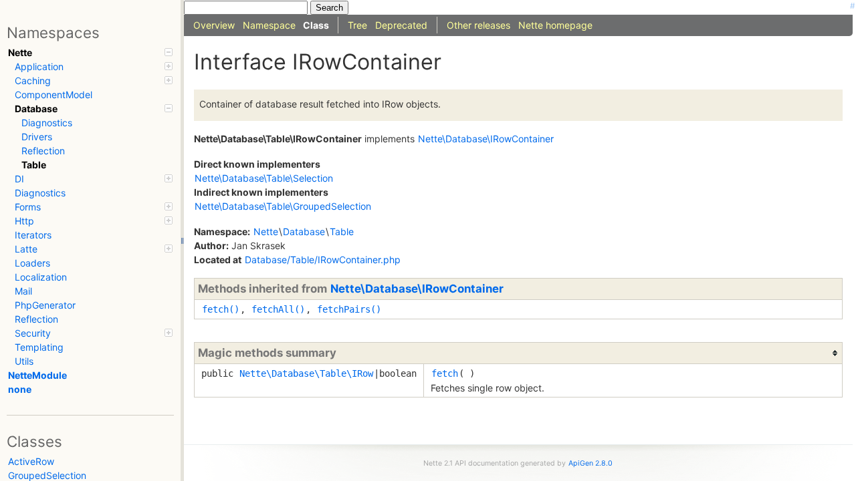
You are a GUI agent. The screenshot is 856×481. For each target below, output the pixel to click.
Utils (24, 361)
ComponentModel (53, 94)
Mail (23, 291)
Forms (28, 206)
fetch (444, 373)
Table (33, 164)
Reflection (43, 150)
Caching (33, 80)
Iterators (33, 234)
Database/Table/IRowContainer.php (323, 259)
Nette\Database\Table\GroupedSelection (283, 206)
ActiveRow (31, 461)
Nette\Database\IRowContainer (417, 288)
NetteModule (37, 375)
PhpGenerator (45, 305)
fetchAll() (278, 309)
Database (36, 108)
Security (33, 333)
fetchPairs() (349, 309)
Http (24, 220)
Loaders (32, 263)
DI (19, 178)
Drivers (36, 136)
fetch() (220, 309)
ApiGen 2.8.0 (590, 463)
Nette (20, 52)
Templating (39, 347)
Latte (26, 249)
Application (39, 66)
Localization (41, 277)
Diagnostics (46, 122)
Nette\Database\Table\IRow (306, 373)
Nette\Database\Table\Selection (264, 178)
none (19, 389)
